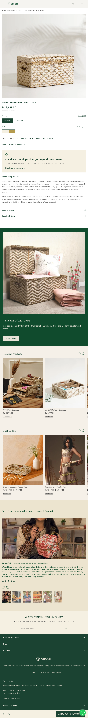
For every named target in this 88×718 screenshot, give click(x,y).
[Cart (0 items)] (82, 4)
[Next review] (7, 587)
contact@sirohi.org (12, 698)
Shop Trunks (11, 338)
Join (65, 629)
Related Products (13, 354)
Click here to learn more (15, 168)
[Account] (78, 4)
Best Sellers (9, 430)
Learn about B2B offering (30, 138)
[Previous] (79, 354)
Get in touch (48, 138)
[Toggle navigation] (3, 4)
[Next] (83, 354)
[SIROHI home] (13, 4)
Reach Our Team (10, 705)
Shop (5, 644)
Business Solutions (11, 637)
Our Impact (56, 672)
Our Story (32, 672)
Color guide (81, 127)
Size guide (82, 116)
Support (6, 650)
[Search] (73, 4)
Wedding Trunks (14, 10)
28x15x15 (7, 121)
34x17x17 (19, 121)
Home (4, 10)
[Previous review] (3, 587)
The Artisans (44, 672)
